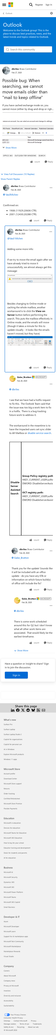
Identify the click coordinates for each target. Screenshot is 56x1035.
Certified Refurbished (12, 798)
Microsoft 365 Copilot (12, 902)
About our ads (33, 1027)
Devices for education (12, 828)
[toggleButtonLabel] (51, 13)
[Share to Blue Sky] (33, 709)
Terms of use (24, 1024)
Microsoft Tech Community (14, 941)
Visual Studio (9, 956)
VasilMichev (12, 194)
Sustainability (9, 1005)
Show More (11, 147)
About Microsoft (10, 976)
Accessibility (8, 1000)
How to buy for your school (14, 843)
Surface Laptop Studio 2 (13, 734)
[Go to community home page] (10, 4)
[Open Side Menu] (4, 4)
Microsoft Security (10, 877)
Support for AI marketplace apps (16, 936)
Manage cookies (10, 1024)
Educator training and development (17, 848)
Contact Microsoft (20, 1021)
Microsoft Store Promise (13, 803)
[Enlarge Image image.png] (30, 278)
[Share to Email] (43, 709)
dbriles (15, 68)
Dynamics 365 (9, 882)
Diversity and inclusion (12, 995)
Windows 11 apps (10, 759)
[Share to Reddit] (28, 709)
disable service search (39, 433)
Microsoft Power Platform (13, 892)
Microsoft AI (8, 872)
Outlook (9, 13)
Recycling (20, 1027)
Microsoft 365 (9, 887)
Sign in (16, 675)
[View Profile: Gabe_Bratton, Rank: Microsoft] (12, 379)
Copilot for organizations (13, 739)
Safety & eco (8, 1027)
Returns (7, 788)
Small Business (9, 907)
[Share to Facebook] (17, 709)
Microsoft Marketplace (12, 946)
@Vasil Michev (15, 238)
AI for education (10, 858)
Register (39, 4)
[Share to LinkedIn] (12, 709)
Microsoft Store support (13, 783)
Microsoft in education (12, 823)
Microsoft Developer (11, 926)
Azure (6, 921)
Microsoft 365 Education (13, 838)
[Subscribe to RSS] (38, 709)
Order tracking (9, 793)
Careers (7, 971)
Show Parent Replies (10, 178)
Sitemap (7, 1021)
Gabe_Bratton (24, 377)
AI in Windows (9, 749)
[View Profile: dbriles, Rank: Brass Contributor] (6, 70)
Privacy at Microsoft (11, 985)
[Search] (31, 5)
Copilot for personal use (13, 744)
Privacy (33, 1021)
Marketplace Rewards (12, 951)
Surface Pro (8, 724)
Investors (7, 990)
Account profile (9, 773)
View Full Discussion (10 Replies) (19, 174)
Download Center (10, 778)
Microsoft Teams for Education (15, 833)
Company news (9, 980)
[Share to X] (23, 709)
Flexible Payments (10, 808)
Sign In (49, 4)
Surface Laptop (9, 729)
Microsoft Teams (10, 897)
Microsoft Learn (10, 931)
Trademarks (37, 1024)
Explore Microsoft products (14, 754)
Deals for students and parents (15, 853)
